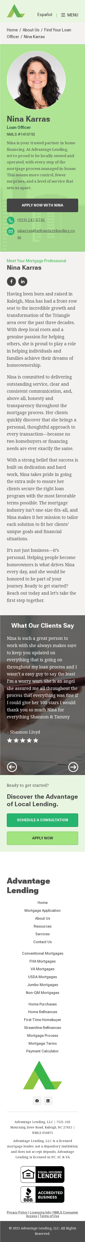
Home (12, 30)
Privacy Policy (17, 1212)
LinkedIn (22, 281)
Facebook (11, 281)
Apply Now (42, 838)
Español (44, 14)
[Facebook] (37, 1100)
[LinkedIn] (48, 1100)
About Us (31, 30)
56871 (48, 1133)
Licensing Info (40, 1212)
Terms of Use (49, 1216)
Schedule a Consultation (42, 820)
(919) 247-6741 (31, 219)
